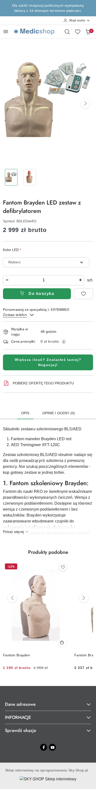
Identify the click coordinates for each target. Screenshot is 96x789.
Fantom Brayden (16, 655)
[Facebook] (43, 747)
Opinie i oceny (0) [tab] (58, 413)
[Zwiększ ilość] (80, 280)
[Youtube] (52, 747)
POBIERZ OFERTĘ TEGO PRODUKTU (43, 383)
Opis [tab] (25, 413)
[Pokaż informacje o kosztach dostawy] (63, 341)
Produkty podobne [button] (48, 552)
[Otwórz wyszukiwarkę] (67, 31)
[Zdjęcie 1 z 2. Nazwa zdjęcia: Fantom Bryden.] (11, 177)
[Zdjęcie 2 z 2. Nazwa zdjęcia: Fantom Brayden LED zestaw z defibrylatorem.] (29, 177)
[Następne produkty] (83, 598)
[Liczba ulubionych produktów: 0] (77, 31)
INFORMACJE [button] (18, 717)
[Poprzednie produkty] (12, 598)
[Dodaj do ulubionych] (83, 293)
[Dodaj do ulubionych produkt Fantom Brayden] (62, 567)
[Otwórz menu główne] (6, 31)
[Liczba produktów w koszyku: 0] (88, 31)
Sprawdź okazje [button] (20, 730)
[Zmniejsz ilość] (7, 280)
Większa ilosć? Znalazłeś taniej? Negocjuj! (48, 362)
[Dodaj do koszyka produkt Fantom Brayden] (62, 642)
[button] (85, 103)
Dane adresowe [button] (20, 704)
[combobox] (46, 262)
